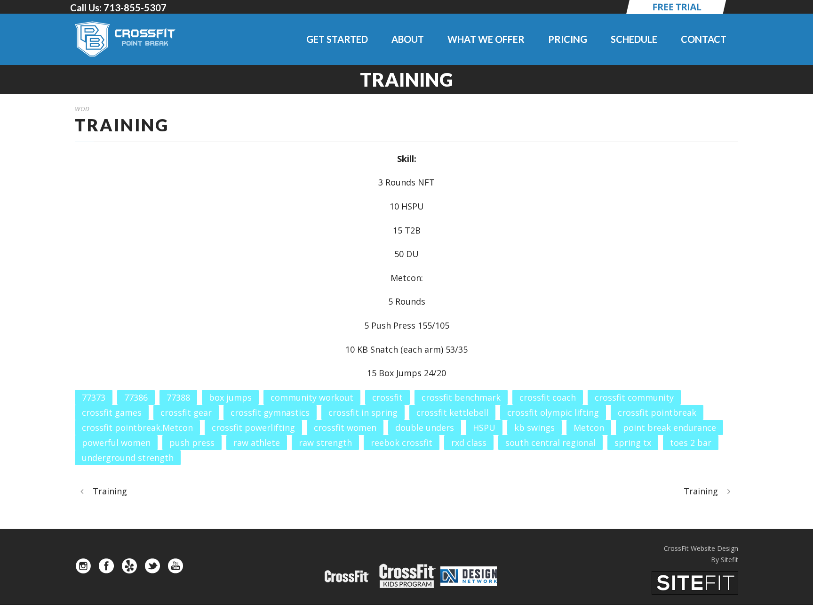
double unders (424, 427)
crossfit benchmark (461, 397)
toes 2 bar (690, 442)
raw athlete (256, 442)
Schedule (634, 39)
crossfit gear (186, 412)
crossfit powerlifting (253, 427)
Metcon (589, 427)
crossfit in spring (363, 412)
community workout (312, 397)
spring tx (632, 442)
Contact (703, 39)
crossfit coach (547, 397)
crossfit (387, 397)
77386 (136, 397)
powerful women (116, 442)
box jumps (230, 397)
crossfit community (634, 397)
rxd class (468, 442)
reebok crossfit (401, 442)
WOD (82, 109)
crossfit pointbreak (657, 412)
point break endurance (669, 427)
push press (192, 442)
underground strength (128, 457)
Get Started (337, 39)
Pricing (567, 39)
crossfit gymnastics (270, 412)
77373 (93, 397)
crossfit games (112, 412)
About (407, 39)
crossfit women (345, 427)
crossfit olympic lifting (553, 412)
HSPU (484, 427)
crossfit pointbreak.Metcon (137, 427)
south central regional (550, 442)
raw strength (325, 442)
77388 (178, 397)
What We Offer (486, 39)
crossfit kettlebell (452, 412)
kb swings (534, 427)
